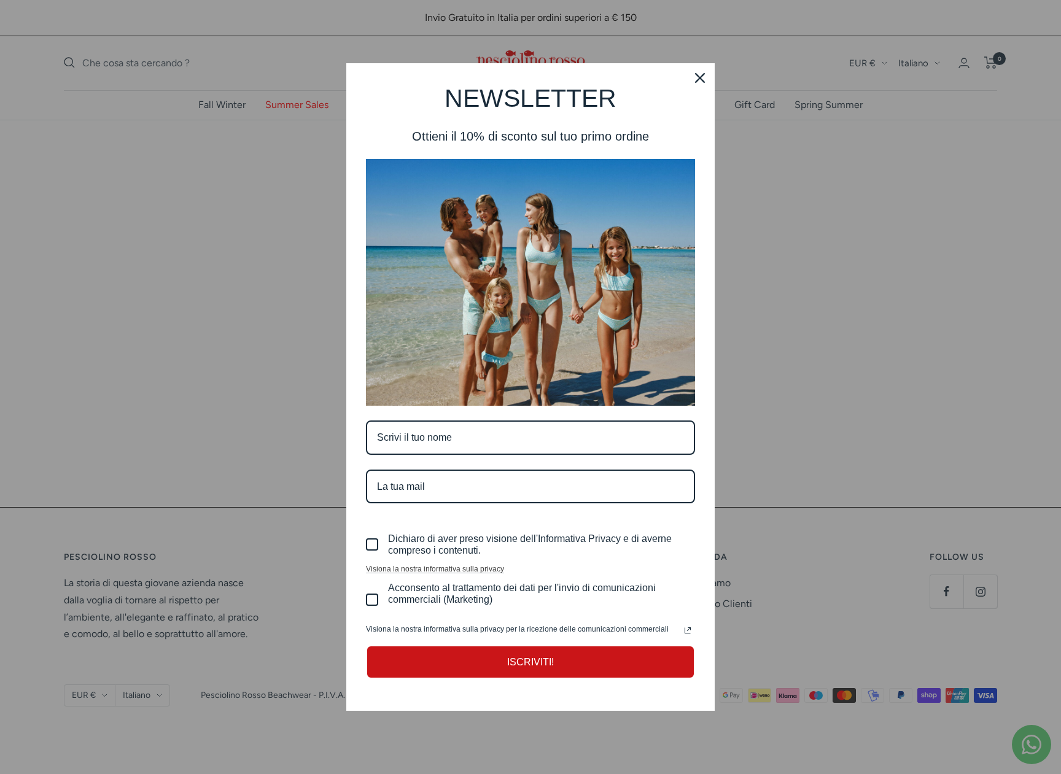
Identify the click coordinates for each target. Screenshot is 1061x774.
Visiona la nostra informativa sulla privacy (435, 569)
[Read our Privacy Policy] (687, 630)
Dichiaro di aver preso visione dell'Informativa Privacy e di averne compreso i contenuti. (530, 544)
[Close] (700, 78)
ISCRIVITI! (530, 662)
